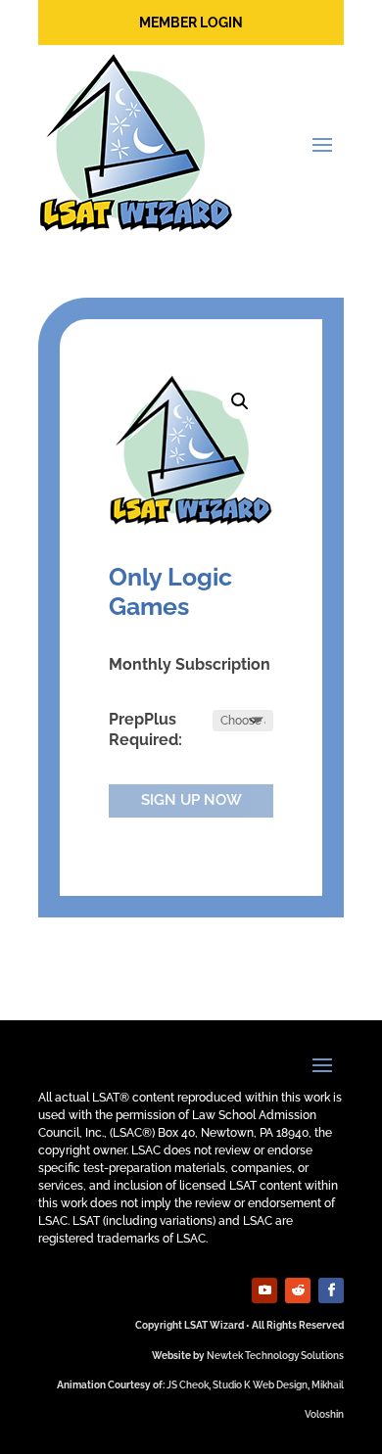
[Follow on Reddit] (297, 1290)
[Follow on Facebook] (331, 1290)
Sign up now (191, 800)
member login (191, 22)
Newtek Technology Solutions (275, 1355)
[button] (240, 401)
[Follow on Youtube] (264, 1290)
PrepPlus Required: (145, 729)
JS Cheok (188, 1385)
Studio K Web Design (260, 1385)
